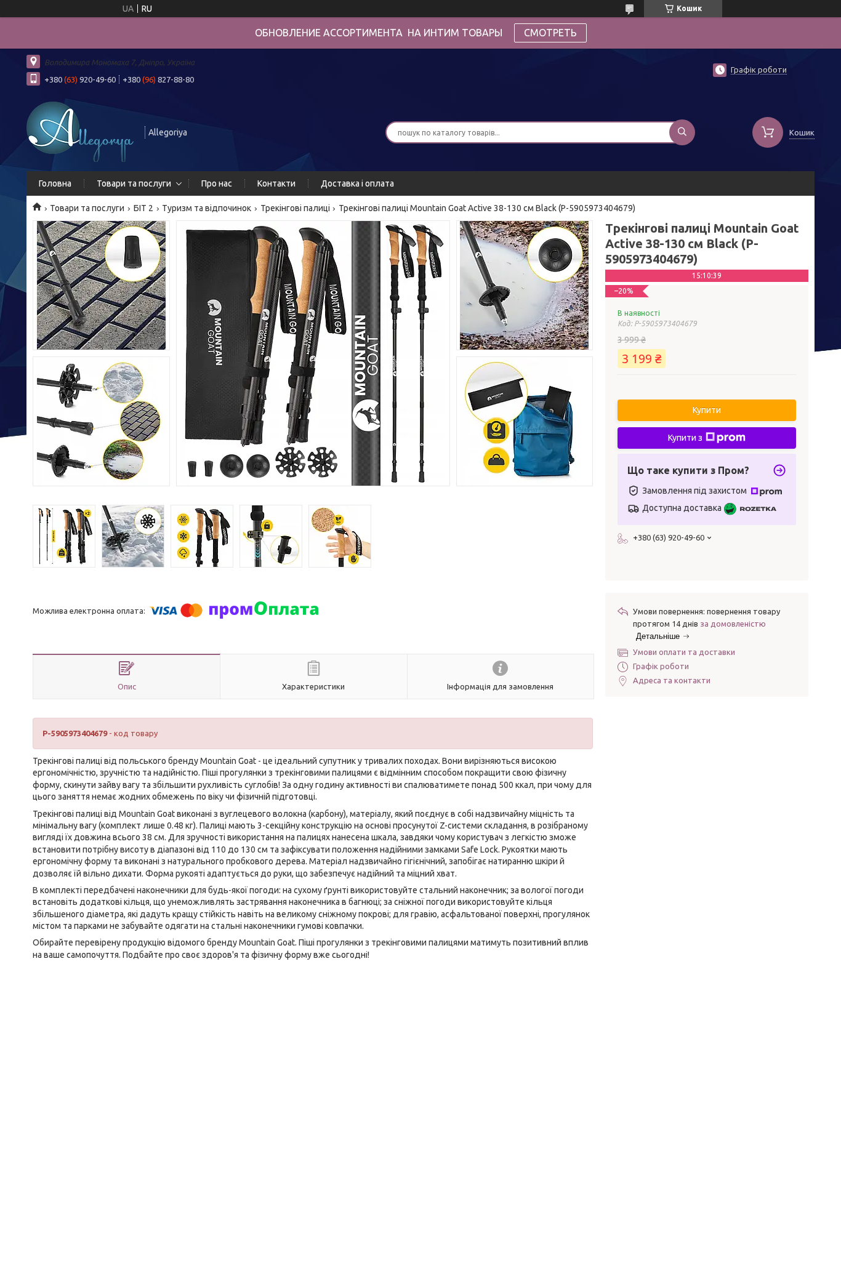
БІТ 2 (143, 208)
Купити (707, 410)
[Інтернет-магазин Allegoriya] (80, 131)
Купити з (685, 438)
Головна (55, 183)
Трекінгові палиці (295, 208)
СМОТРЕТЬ (550, 32)
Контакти (276, 183)
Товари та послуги (134, 183)
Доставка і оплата (357, 183)
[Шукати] (682, 132)
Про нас (216, 183)
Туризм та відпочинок (206, 208)
